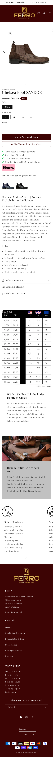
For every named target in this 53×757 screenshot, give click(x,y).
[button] (3, 13)
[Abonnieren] (45, 707)
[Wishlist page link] (38, 13)
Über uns (9, 656)
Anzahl (4, 123)
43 (23, 117)
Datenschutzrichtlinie (14, 639)
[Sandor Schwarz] (21, 191)
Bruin (7, 107)
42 (14, 117)
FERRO (23, 752)
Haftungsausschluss (13, 650)
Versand (8, 627)
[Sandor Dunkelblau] (8, 191)
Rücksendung (11, 645)
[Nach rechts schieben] (32, 84)
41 (5, 117)
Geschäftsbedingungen (15, 633)
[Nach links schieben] (21, 84)
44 (31, 117)
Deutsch (25, 734)
